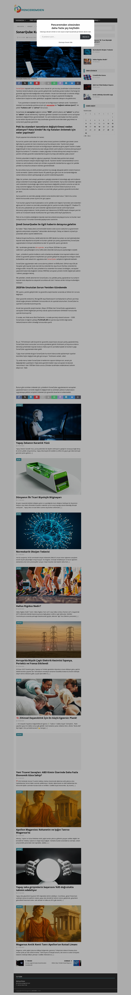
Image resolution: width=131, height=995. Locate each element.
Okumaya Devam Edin (65, 42)
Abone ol (85, 37)
